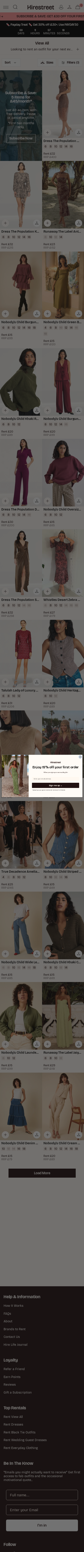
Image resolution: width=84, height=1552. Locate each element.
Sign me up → (55, 785)
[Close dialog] (80, 757)
